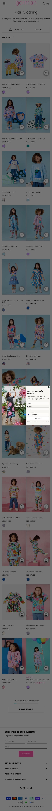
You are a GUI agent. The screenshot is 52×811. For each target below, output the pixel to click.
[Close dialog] (48, 387)
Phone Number (30, 412)
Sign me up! (38, 418)
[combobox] (29, 414)
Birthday (29, 406)
